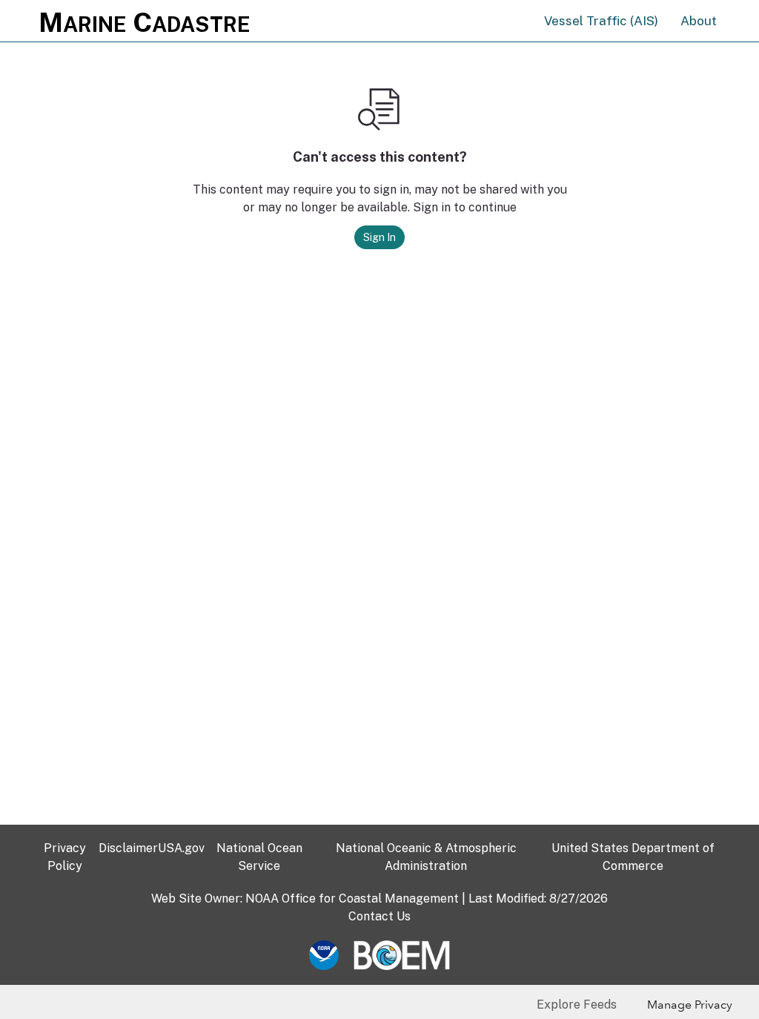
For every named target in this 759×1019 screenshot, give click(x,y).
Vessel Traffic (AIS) (601, 20)
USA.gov (181, 848)
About (698, 20)
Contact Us (379, 916)
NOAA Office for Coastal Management (352, 898)
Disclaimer (128, 848)
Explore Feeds (577, 1004)
